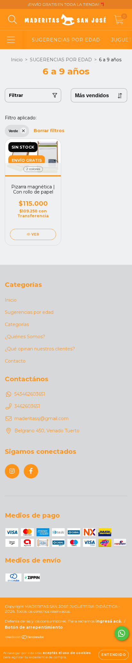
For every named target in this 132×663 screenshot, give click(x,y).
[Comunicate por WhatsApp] (121, 633)
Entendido (113, 655)
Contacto (15, 361)
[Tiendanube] (25, 637)
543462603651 (29, 394)
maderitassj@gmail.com (41, 418)
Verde (13, 131)
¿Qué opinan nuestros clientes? (40, 349)
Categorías (17, 324)
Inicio (17, 60)
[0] (118, 21)
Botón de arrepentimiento (34, 627)
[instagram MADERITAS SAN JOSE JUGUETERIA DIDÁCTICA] (12, 471)
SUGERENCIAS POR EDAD (66, 40)
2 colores (33, 169)
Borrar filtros (49, 130)
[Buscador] (12, 19)
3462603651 (27, 406)
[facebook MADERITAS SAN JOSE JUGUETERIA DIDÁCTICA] (31, 471)
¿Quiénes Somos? (25, 337)
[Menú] (11, 39)
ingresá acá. (108, 621)
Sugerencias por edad (29, 312)
